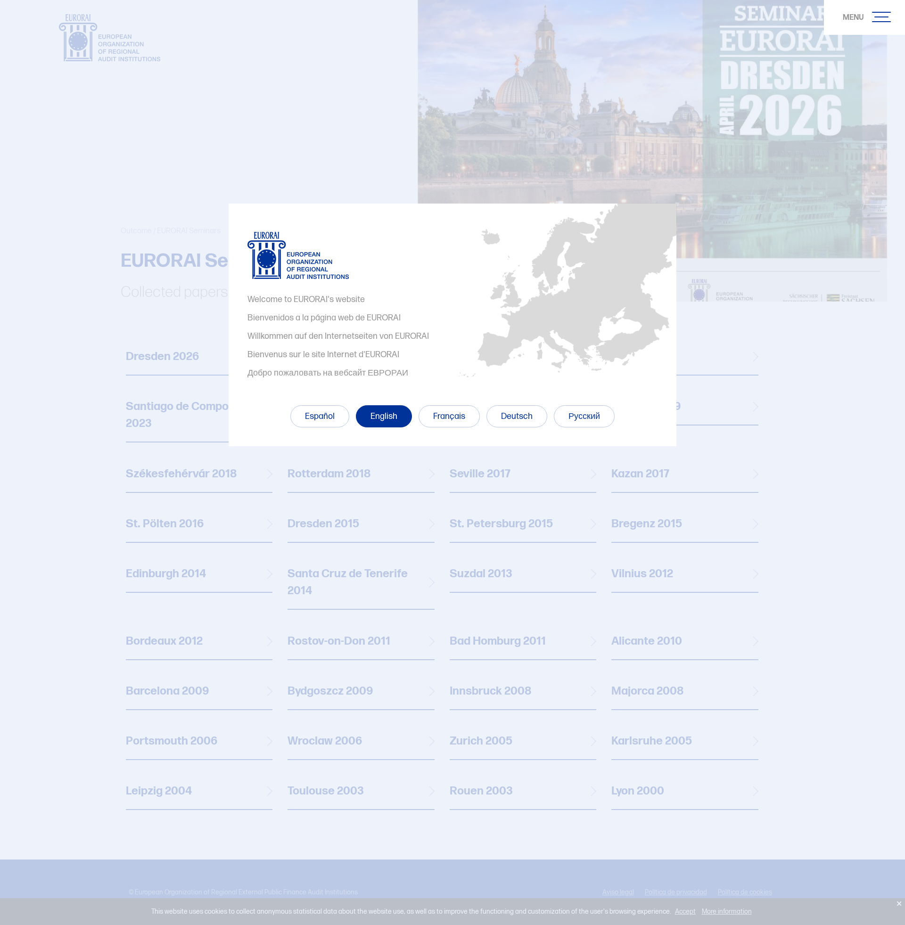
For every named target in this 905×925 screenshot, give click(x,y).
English (383, 416)
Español (320, 416)
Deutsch (517, 416)
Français (449, 416)
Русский (584, 416)
